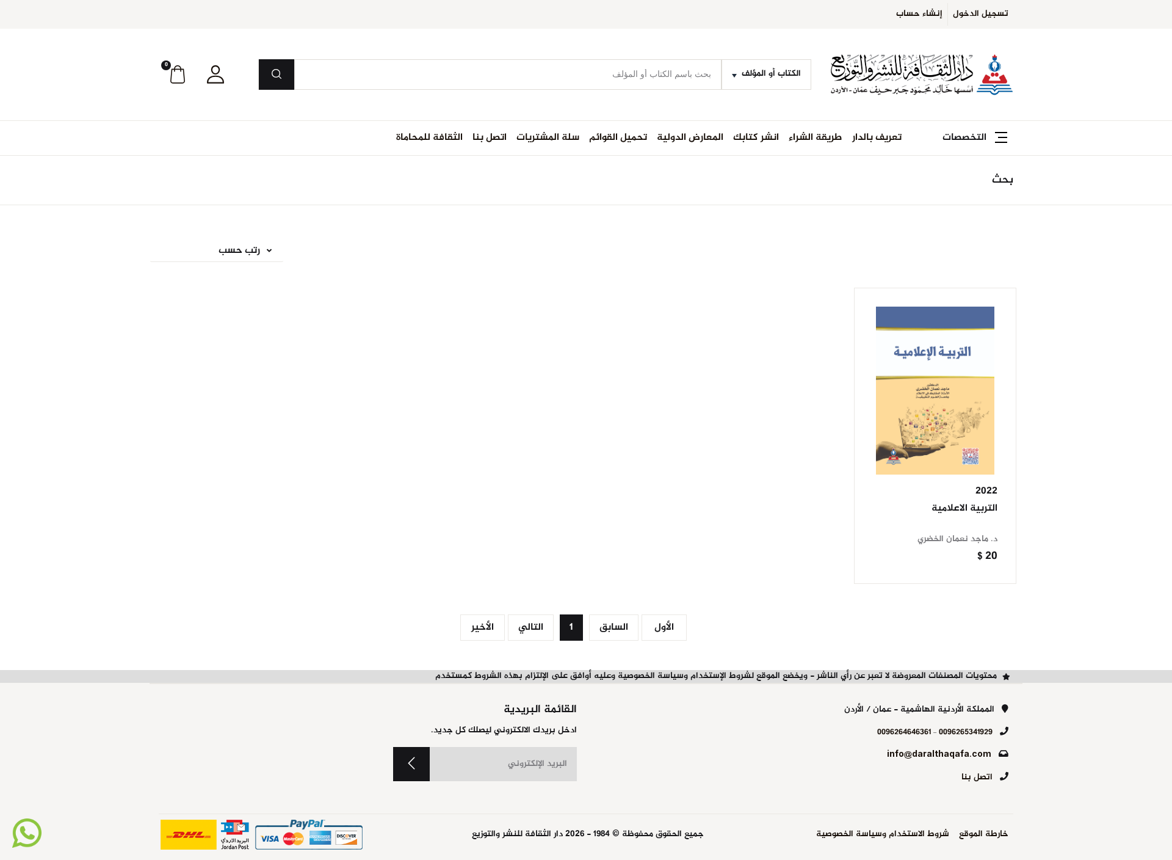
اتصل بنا (489, 137)
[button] (215, 74)
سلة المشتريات (547, 137)
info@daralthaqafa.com (939, 755)
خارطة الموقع (983, 834)
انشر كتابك (756, 137)
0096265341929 (966, 732)
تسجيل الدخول (980, 14)
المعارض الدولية (690, 137)
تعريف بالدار (877, 137)
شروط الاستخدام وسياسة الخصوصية (882, 834)
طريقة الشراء (815, 137)
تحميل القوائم (618, 137)
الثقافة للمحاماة (429, 137)
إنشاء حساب (919, 14)
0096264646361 (904, 732)
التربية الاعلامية (964, 508)
